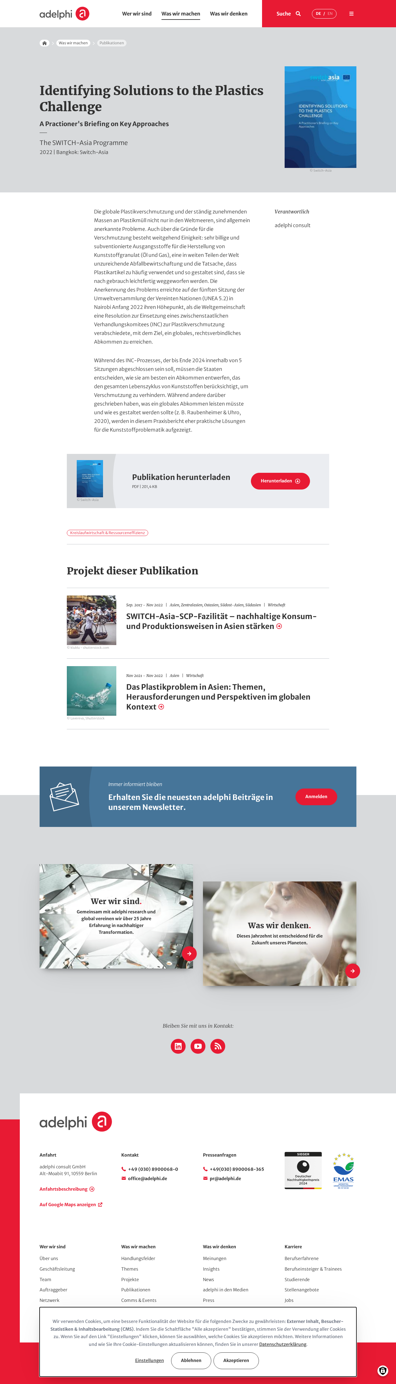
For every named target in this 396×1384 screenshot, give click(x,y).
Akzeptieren (236, 1360)
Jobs (289, 1300)
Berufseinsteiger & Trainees (313, 1269)
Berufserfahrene (302, 1258)
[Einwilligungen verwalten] (382, 1370)
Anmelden (316, 796)
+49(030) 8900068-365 (237, 1169)
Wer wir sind (137, 14)
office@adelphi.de (147, 1178)
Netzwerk (49, 1300)
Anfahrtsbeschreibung (64, 1189)
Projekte (130, 1279)
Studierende (297, 1279)
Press (208, 1300)
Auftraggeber (53, 1290)
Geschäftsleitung (57, 1269)
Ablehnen (191, 1360)
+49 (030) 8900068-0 (153, 1169)
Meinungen (214, 1258)
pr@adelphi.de (225, 1178)
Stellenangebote (302, 1290)
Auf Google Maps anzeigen (68, 1204)
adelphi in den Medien (225, 1290)
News (208, 1279)
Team (45, 1279)
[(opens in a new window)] (343, 1187)
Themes (129, 1269)
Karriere (293, 1247)
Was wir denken (229, 14)
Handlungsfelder (138, 1258)
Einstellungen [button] (149, 1360)
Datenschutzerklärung (282, 1344)
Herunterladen (276, 481)
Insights (211, 1269)
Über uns (49, 1258)
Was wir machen (180, 14)
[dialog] (198, 1342)
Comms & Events (139, 1300)
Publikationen (135, 1290)
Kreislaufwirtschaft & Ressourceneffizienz (107, 532)
